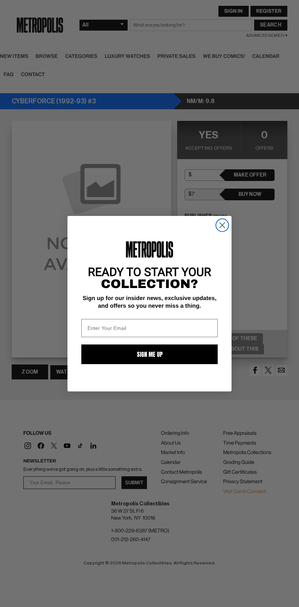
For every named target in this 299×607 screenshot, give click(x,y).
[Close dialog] (222, 225)
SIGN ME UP (150, 354)
